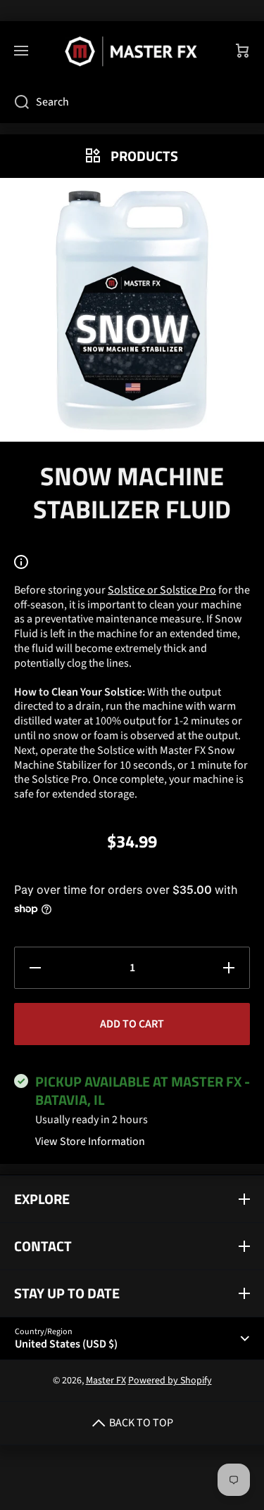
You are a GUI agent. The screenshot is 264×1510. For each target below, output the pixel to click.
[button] (243, 51)
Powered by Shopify (170, 1381)
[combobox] (132, 102)
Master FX (106, 1381)
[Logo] (132, 51)
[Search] (14, 102)
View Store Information (90, 1141)
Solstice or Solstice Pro (162, 590)
